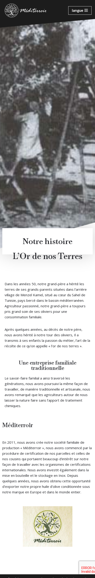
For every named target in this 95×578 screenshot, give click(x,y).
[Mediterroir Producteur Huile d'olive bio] (25, 10)
